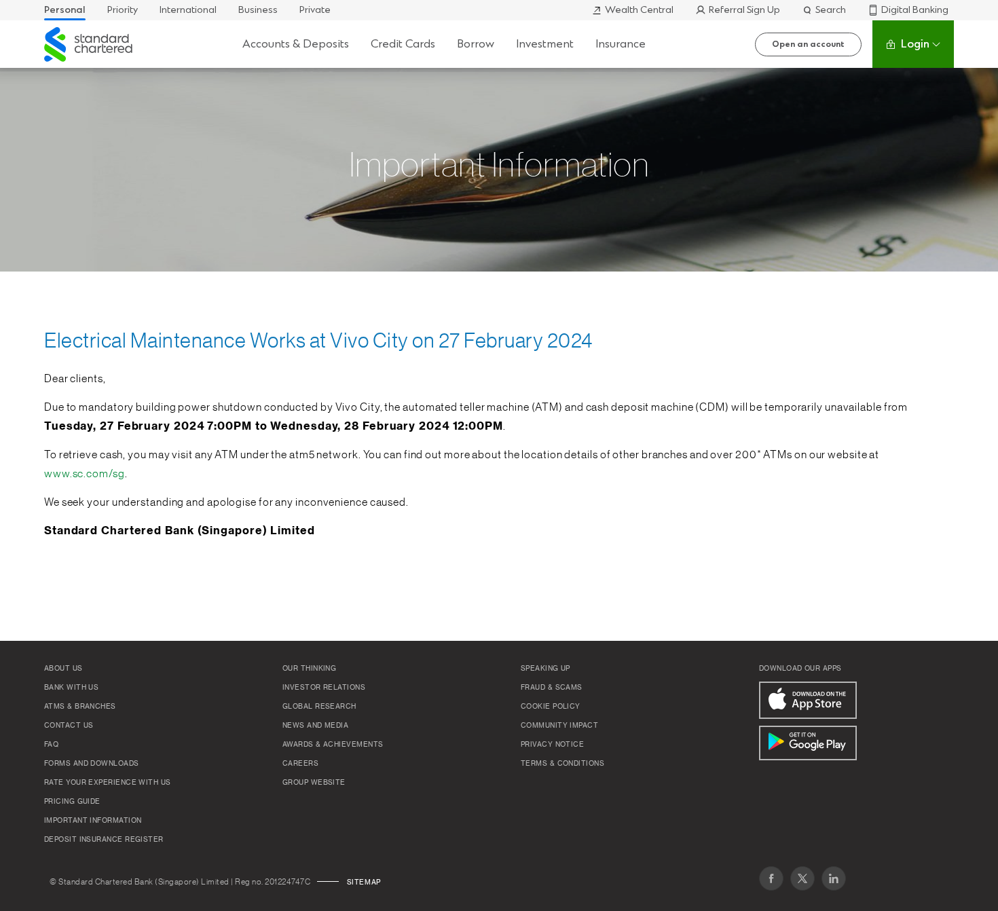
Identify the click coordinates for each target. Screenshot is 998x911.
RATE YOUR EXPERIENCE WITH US (107, 782)
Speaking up (545, 668)
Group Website (314, 782)
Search (830, 9)
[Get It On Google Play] (808, 743)
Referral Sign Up (744, 9)
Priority (122, 9)
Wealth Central (639, 9)
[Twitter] (802, 878)
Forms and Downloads (91, 763)
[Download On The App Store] (808, 700)
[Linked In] (833, 878)
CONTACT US (69, 725)
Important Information (92, 820)
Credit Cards (403, 44)
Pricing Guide (72, 801)
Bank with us (71, 687)
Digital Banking (914, 9)
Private (315, 9)
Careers (300, 763)
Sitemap (364, 882)
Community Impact (559, 725)
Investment (545, 44)
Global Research (319, 706)
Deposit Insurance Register (104, 839)
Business (258, 9)
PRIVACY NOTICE (552, 744)
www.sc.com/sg (84, 473)
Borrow (475, 44)
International (188, 9)
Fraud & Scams (552, 687)
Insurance (620, 44)
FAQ (51, 744)
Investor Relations (323, 687)
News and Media (315, 725)
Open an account (808, 44)
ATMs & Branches (80, 706)
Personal (65, 9)
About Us (63, 668)
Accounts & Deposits (295, 44)
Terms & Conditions (562, 763)
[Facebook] (771, 878)
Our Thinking (309, 668)
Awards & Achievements (332, 744)
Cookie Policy (550, 706)
